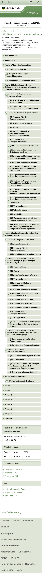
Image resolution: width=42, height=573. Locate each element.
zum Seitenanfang (11, 512)
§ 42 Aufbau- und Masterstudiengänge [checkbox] (25, 345)
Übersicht (5, 520)
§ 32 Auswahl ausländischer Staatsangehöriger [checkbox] (21, 284)
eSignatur (5, 527)
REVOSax (32, 13)
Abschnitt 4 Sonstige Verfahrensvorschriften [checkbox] (16, 350)
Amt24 (4, 558)
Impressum (28, 520)
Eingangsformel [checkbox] (11, 55)
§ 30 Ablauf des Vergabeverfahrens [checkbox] (23, 275)
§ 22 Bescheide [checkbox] (16, 214)
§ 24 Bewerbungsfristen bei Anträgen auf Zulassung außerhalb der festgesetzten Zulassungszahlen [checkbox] (24, 226)
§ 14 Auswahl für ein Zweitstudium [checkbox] (23, 162)
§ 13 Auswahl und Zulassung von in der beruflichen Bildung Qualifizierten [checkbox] (25, 157)
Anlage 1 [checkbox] (8, 385)
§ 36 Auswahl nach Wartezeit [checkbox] (21, 303)
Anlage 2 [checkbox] (8, 390)
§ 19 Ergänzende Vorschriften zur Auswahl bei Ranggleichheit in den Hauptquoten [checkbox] (23, 200)
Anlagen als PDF (11, 476)
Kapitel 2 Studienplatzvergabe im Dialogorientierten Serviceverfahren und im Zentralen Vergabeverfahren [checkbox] (22, 87)
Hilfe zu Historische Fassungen (17, 489)
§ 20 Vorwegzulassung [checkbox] (18, 206)
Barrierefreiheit (10, 496)
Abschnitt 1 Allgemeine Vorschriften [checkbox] (21, 240)
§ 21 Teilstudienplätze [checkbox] (18, 210)
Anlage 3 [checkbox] (8, 395)
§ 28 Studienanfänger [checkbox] (18, 267)
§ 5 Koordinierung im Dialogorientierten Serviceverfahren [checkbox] (24, 107)
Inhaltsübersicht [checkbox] (11, 60)
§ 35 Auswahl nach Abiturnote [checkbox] (21, 299)
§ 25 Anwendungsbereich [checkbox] (20, 244)
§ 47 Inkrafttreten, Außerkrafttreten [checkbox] (20, 381)
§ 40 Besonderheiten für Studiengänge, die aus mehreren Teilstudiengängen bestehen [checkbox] (25, 324)
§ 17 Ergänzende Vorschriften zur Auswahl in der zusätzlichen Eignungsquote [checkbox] (23, 183)
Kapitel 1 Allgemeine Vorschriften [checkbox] (18, 65)
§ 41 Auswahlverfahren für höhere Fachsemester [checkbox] (23, 340)
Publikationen (24, 552)
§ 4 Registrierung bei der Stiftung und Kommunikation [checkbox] (24, 101)
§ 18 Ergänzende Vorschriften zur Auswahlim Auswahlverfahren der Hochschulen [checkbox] (25, 191)
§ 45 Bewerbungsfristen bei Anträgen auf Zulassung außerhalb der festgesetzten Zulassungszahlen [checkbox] (24, 366)
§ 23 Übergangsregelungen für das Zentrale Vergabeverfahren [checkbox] (23, 219)
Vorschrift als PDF (12, 473)
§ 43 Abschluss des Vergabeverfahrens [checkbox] (25, 356)
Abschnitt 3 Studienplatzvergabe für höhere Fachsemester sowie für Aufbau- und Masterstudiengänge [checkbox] (23, 333)
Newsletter (30, 564)
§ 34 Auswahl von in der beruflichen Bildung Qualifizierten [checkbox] (24, 294)
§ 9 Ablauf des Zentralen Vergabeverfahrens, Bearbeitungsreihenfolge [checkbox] (19, 133)
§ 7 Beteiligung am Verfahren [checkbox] (21, 123)
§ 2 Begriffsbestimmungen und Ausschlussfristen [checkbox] (19, 75)
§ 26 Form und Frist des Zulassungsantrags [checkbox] (19, 249)
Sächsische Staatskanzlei (13, 540)
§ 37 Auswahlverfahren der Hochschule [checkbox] (25, 307)
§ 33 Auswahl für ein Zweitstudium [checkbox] (23, 289)
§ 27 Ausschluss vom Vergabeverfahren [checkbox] (25, 254)
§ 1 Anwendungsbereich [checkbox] (16, 69)
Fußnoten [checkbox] (8, 418)
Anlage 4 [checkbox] (8, 400)
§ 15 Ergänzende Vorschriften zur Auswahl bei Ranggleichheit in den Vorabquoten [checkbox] (23, 168)
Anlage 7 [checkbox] (8, 414)
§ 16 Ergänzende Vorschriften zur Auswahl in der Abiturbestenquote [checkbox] (23, 176)
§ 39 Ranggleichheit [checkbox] (17, 318)
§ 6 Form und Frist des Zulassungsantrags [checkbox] (18, 118)
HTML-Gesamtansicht (13, 469)
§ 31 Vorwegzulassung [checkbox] (18, 279)
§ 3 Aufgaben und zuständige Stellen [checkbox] (21, 80)
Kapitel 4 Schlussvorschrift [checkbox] (15, 376)
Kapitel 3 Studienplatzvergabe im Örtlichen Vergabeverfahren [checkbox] (21, 234)
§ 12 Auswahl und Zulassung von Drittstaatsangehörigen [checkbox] (23, 151)
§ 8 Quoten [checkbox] (14, 127)
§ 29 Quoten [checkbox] (14, 271)
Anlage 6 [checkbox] (8, 409)
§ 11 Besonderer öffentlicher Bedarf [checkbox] (24, 146)
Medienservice (8, 552)
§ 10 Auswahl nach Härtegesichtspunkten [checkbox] (18, 141)
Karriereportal (7, 570)
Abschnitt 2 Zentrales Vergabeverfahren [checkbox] (22, 113)
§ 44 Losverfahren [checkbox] (17, 360)
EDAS (19, 570)
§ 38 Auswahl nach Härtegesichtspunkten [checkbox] (18, 313)
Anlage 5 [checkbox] (8, 404)
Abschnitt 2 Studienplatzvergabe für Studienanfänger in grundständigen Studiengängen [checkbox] (21, 260)
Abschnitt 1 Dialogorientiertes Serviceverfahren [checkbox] (19, 95)
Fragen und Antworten (13, 493)
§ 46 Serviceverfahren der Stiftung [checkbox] (23, 372)
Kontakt (16, 520)
